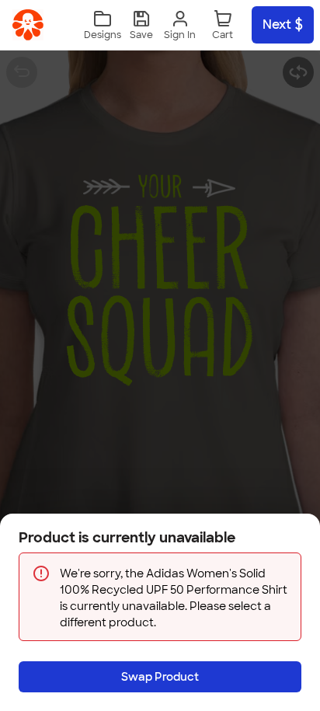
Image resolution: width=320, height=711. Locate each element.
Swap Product (160, 677)
